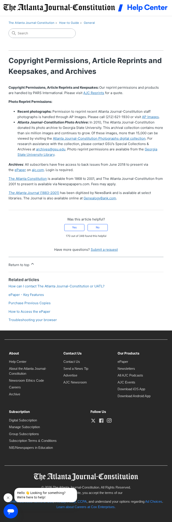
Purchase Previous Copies (30, 303)
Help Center (17, 361)
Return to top (19, 265)
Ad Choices (153, 501)
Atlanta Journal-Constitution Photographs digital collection (99, 138)
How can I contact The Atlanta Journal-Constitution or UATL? (57, 286)
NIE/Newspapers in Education (31, 447)
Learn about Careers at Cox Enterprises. (86, 507)
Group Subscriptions (24, 434)
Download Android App (134, 396)
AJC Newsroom (75, 382)
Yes (74, 227)
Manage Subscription (24, 427)
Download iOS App (131, 389)
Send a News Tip (75, 368)
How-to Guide (69, 22)
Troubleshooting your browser (33, 320)
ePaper (123, 361)
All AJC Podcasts (130, 375)
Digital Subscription (23, 420)
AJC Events (126, 382)
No (97, 227)
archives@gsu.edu (50, 149)
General (89, 22)
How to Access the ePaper (29, 311)
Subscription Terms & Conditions (33, 441)
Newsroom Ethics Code (26, 380)
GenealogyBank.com (100, 198)
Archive (14, 394)
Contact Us (71, 361)
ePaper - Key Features (26, 295)
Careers (15, 387)
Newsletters (126, 368)
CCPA (82, 501)
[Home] (86, 8)
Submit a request (104, 249)
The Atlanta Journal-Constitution (31, 22)
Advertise (70, 375)
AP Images (150, 117)
